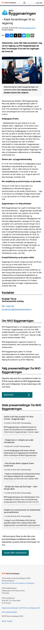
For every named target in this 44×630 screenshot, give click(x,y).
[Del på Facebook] (7, 36)
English (9, 621)
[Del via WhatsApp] (28, 36)
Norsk (4, 621)
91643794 (10, 306)
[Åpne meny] (25, 2)
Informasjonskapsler (9, 612)
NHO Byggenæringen (27, 28)
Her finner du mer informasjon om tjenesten (18, 583)
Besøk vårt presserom (15, 553)
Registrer (8, 395)
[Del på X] (15, 36)
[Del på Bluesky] (24, 36)
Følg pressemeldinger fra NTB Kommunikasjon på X (21, 608)
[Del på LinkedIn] (11, 36)
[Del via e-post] (32, 36)
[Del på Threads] (20, 36)
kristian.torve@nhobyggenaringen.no (16, 309)
